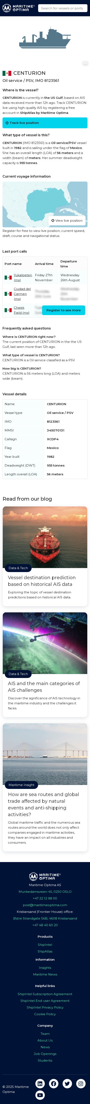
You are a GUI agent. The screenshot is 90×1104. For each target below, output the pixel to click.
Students (45, 1060)
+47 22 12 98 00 (45, 898)
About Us (45, 1040)
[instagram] (81, 1083)
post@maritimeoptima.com (45, 905)
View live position (68, 221)
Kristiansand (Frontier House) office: (45, 912)
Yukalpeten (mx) (23, 277)
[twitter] (67, 1083)
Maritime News (45, 974)
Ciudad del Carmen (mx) (22, 294)
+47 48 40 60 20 (45, 925)
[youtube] (40, 1095)
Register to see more (63, 310)
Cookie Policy (45, 1014)
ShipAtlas (45, 951)
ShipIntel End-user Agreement (45, 1001)
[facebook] (53, 1083)
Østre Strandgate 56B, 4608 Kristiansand (45, 918)
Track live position (24, 123)
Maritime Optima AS (45, 885)
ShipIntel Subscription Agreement (45, 994)
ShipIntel (45, 945)
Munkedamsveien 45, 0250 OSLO (45, 892)
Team (45, 1034)
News (45, 1047)
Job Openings (45, 1054)
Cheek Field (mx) (22, 310)
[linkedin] (40, 1083)
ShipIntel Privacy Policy (45, 1007)
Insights (45, 968)
